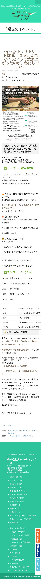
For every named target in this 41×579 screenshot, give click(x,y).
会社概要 (13, 549)
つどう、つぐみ (15, 480)
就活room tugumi (18, 532)
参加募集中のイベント (18, 491)
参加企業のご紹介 (16, 501)
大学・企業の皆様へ (17, 528)
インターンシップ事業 (20, 535)
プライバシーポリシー (18, 570)
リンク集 (13, 556)
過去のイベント (20, 29)
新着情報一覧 (14, 505)
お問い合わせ (14, 512)
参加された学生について (19, 567)
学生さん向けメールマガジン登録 (22, 515)
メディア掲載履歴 (16, 560)
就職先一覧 (13, 563)
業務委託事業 (16, 546)
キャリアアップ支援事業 (21, 542)
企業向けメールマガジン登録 (20, 519)
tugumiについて (15, 477)
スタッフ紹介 (14, 553)
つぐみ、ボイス (15, 484)
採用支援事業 (16, 539)
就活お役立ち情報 (16, 498)
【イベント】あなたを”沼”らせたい (20, 436)
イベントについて (16, 487)
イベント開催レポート (18, 494)
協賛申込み (13, 523)
